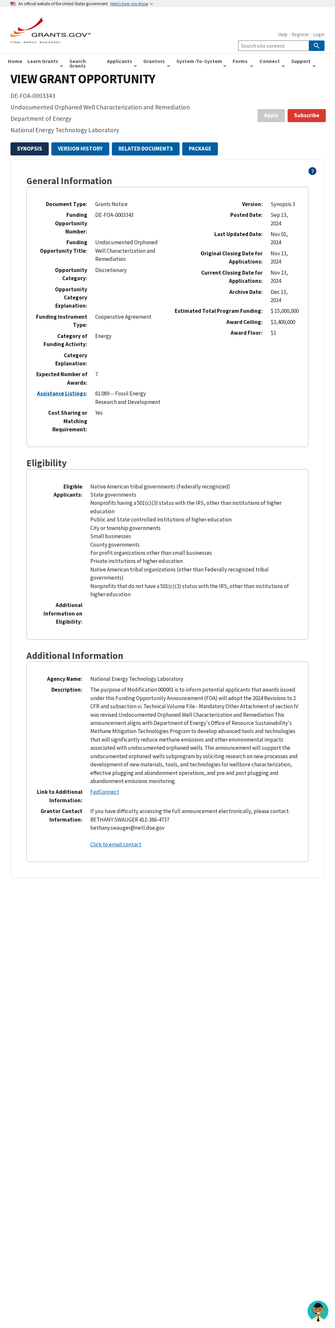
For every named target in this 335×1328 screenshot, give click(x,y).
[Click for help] (313, 173)
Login (319, 34)
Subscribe (306, 115)
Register (300, 34)
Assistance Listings (61, 393)
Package (200, 148)
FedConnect (104, 791)
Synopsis (29, 148)
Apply (271, 115)
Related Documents (145, 148)
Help (283, 34)
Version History (80, 148)
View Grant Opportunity (82, 79)
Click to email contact (115, 844)
